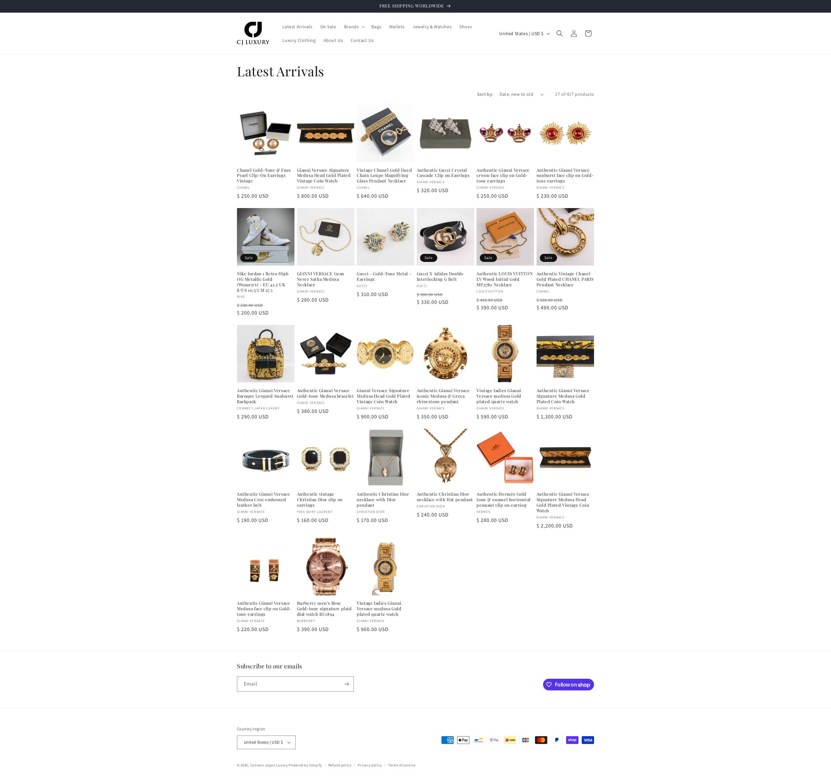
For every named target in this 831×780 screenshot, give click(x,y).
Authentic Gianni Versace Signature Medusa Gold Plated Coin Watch (563, 396)
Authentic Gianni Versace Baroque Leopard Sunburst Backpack (265, 396)
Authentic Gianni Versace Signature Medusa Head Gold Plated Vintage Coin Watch (563, 502)
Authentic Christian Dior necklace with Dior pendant (383, 499)
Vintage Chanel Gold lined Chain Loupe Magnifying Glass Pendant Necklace (384, 175)
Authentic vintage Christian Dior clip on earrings (320, 499)
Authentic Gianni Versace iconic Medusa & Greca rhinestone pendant (443, 396)
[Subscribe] (346, 684)
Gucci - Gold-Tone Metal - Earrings (384, 276)
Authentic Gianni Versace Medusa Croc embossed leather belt (263, 499)
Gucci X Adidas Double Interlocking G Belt (440, 276)
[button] (354, 26)
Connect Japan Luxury (269, 765)
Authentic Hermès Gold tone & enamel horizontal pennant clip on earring (503, 499)
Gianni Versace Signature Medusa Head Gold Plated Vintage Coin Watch (324, 175)
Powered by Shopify (305, 765)
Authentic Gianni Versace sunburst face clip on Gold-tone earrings (565, 175)
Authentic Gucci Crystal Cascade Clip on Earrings (443, 172)
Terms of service (402, 765)
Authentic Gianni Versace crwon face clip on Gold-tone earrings (503, 175)
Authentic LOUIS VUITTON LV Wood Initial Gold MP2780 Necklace (505, 279)
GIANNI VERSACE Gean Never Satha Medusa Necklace (320, 279)
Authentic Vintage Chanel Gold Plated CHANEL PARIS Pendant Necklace (565, 279)
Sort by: (485, 94)
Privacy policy (370, 765)
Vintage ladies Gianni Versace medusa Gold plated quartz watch (499, 396)
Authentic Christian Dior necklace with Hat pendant (445, 496)
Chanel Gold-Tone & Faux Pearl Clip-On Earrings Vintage (264, 175)
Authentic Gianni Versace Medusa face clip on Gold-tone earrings (264, 608)
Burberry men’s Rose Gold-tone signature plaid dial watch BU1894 (324, 608)
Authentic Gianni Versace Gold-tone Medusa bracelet (325, 393)
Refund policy (340, 765)
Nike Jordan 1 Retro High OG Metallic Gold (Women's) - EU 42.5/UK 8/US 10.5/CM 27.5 (263, 282)
